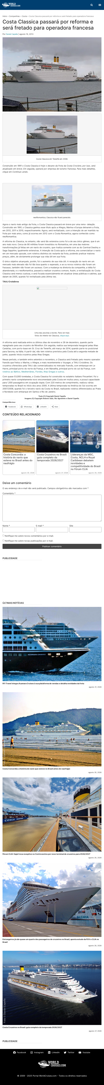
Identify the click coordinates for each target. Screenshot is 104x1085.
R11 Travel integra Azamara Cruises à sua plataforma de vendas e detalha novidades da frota (43, 683)
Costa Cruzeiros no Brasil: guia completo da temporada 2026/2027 (52, 457)
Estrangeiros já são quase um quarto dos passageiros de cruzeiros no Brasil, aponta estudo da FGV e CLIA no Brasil (51, 940)
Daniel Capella (12, 34)
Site (71, 526)
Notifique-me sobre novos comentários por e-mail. (29, 536)
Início (5, 16)
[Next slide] (97, 446)
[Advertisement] (52, 580)
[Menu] (100, 5)
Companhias (14, 16)
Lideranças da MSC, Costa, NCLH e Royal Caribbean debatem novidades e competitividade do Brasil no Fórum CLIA (85, 462)
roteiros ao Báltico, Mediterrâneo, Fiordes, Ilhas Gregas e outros (33, 371)
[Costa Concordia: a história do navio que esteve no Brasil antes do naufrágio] (52, 729)
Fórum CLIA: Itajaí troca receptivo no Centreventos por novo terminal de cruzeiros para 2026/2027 (46, 854)
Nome (6, 526)
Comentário (9, 493)
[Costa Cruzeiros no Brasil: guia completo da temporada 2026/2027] (52, 988)
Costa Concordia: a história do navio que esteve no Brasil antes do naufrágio (17, 459)
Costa (24, 16)
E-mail (40, 526)
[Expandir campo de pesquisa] (91, 5)
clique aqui (64, 335)
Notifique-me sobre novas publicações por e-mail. (29, 541)
